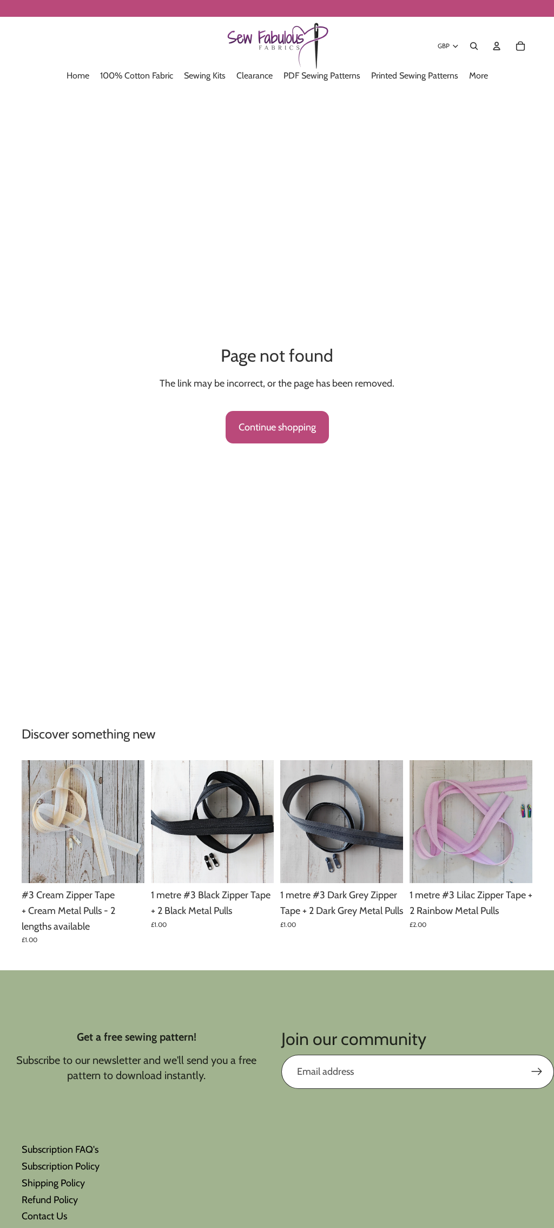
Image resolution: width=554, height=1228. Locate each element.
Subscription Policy (61, 1166)
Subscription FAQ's (60, 1149)
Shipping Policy (53, 1183)
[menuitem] (478, 76)
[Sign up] (537, 1072)
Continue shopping (277, 427)
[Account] (497, 46)
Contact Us (44, 1216)
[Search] (474, 46)
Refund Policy (50, 1200)
